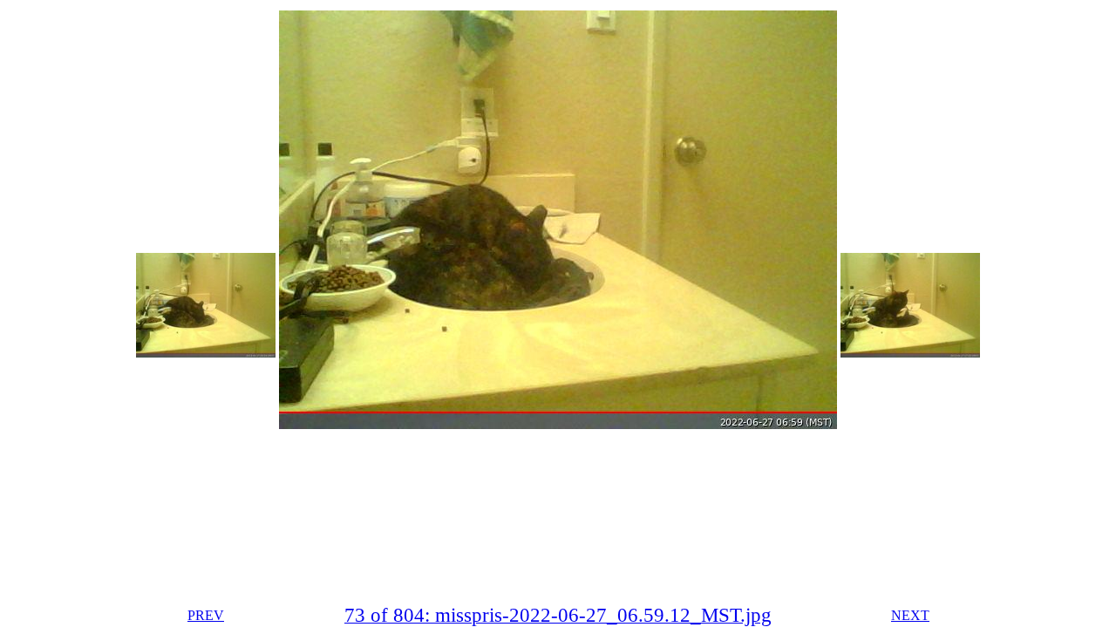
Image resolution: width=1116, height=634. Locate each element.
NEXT (910, 615)
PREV (205, 615)
